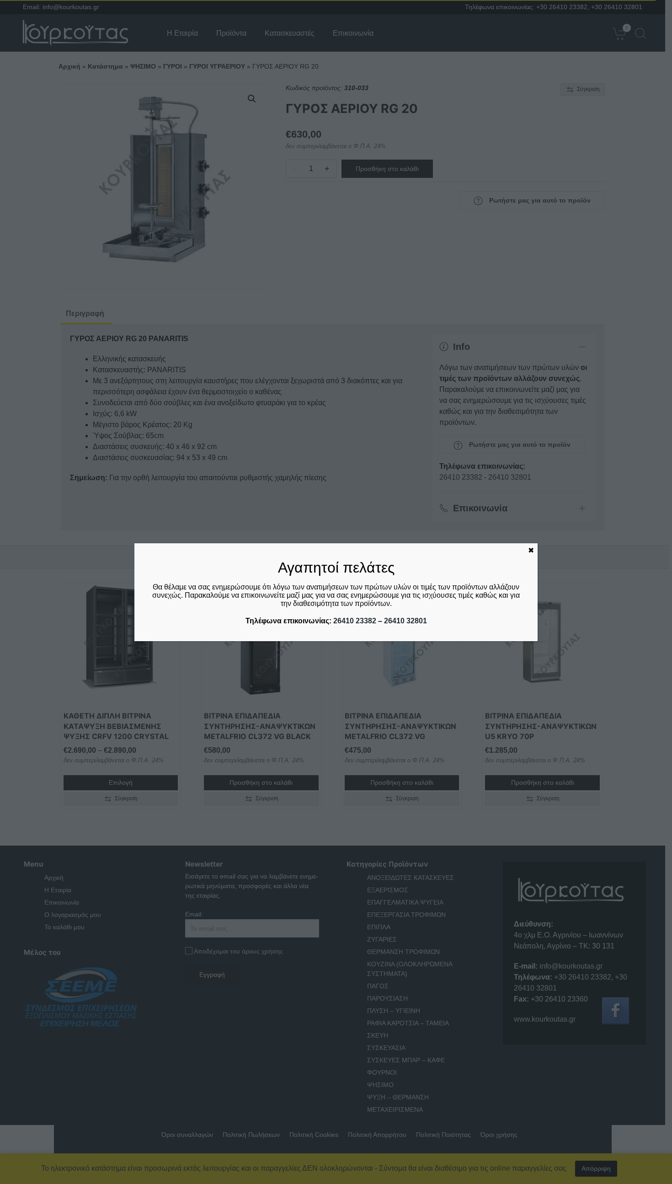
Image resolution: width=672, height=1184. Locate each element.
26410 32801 (405, 621)
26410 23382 (354, 621)
